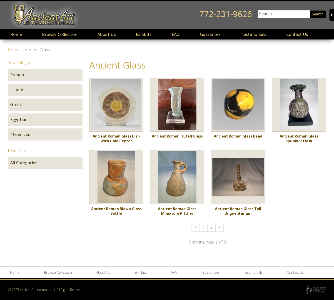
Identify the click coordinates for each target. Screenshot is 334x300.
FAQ (176, 34)
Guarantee (210, 34)
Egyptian (18, 119)
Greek (16, 104)
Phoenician (21, 134)
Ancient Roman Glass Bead (238, 136)
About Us (106, 34)
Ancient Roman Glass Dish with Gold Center (116, 138)
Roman (17, 74)
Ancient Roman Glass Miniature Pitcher (177, 211)
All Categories (23, 162)
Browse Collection (59, 34)
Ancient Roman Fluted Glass (177, 136)
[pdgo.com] (316, 293)
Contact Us (297, 34)
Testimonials (253, 34)
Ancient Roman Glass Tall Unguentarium (238, 211)
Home (16, 34)
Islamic (17, 89)
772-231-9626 (225, 14)
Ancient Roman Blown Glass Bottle (116, 211)
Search (318, 14)
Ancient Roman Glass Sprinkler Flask (299, 138)
